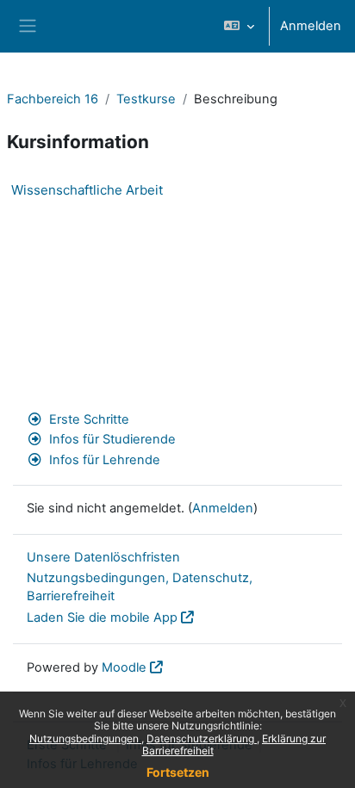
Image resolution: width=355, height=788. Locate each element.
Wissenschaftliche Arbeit (87, 190)
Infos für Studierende (112, 439)
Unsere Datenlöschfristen (103, 557)
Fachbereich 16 (52, 99)
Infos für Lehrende (104, 460)
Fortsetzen (177, 772)
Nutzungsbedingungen (85, 738)
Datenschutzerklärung (201, 738)
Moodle (124, 667)
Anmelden (310, 26)
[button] (239, 26)
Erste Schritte (89, 419)
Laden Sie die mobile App (102, 617)
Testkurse (146, 99)
